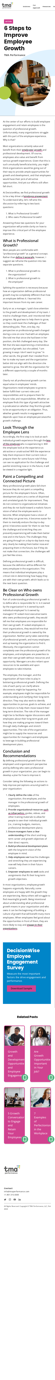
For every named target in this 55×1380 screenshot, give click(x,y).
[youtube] (15, 1199)
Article (8, 21)
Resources (47, 7)
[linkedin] (20, 1199)
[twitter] (5, 1199)
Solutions (26, 7)
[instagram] (10, 1199)
